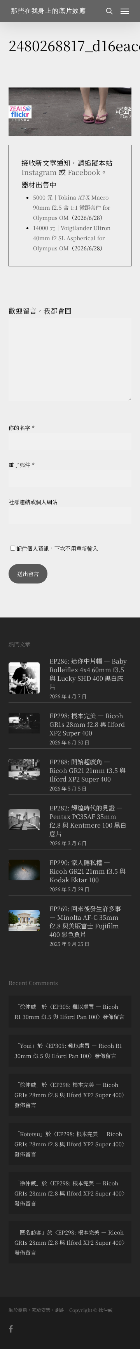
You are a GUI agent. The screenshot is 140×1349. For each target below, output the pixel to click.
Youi (26, 1045)
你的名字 (22, 428)
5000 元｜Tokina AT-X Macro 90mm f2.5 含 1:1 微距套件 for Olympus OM (71, 207)
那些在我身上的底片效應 (48, 11)
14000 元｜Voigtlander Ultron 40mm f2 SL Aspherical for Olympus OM (71, 238)
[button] (125, 11)
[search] (109, 11)
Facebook (84, 172)
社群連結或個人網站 (33, 502)
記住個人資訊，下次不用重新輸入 (57, 548)
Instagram (39, 172)
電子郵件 (22, 465)
